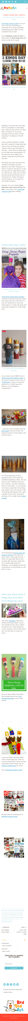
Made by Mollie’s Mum (9, 765)
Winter (14, 19)
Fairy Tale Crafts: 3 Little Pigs (21, 931)
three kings (18, 917)
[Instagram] (6, 1)
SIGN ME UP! (14, 968)
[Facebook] (3, 1)
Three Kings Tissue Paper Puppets (13, 297)
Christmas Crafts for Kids (13, 770)
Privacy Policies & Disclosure (12, 989)
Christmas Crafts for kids (10, 23)
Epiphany (13, 914)
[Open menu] (26, 8)
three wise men (6, 921)
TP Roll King (6, 382)
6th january (19, 910)
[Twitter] (12, 1)
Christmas (6, 17)
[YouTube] (15, 1)
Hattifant (12, 621)
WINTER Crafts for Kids (9, 816)
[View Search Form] (25, 1)
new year (11, 917)
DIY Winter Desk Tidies (5, 930)
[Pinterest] (9, 1)
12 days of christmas (8, 910)
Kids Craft (12, 17)
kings (20, 914)
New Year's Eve (20, 17)
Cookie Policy (7, 992)
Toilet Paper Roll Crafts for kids (12, 378)
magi (4, 917)
